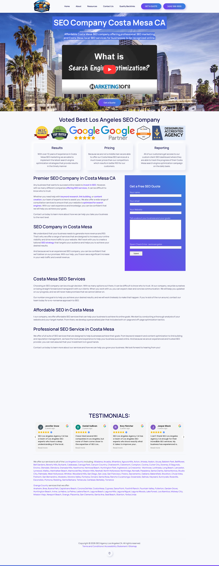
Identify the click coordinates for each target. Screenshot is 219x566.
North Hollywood (112, 470)
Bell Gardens (39, 464)
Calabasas (72, 464)
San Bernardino (49, 476)
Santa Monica (170, 470)
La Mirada (157, 467)
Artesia (144, 461)
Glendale (45, 467)
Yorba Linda (130, 494)
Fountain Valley (147, 488)
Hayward (153, 476)
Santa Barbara (69, 479)
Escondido (38, 479)
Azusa (158, 461)
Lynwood (37, 470)
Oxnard (94, 476)
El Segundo (174, 464)
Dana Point (119, 488)
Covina (145, 464)
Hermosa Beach (92, 467)
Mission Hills (88, 470)
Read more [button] (43, 448)
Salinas (145, 476)
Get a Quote (109, 102)
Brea (45, 488)
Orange (65, 494)
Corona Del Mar (84, 488)
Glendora (54, 467)
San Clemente (87, 494)
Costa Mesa (98, 488)
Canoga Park (84, 464)
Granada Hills (66, 467)
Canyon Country (99, 464)
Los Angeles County (74, 461)
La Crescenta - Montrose (140, 467)
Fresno (125, 473)
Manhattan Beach (58, 470)
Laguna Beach (97, 491)
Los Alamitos (164, 491)
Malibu (46, 470)
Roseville (174, 476)
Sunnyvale (164, 476)
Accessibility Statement (116, 546)
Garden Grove (171, 488)
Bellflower (179, 461)
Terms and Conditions (92, 546)
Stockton (166, 473)
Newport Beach (54, 494)
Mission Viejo (39, 494)
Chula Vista (177, 473)
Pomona (48, 479)
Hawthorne (78, 467)
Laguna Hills (110, 491)
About (78, 6)
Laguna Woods (138, 491)
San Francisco (114, 473)
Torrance (109, 479)
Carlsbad (91, 479)
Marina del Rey (75, 470)
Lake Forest (151, 491)
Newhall (99, 470)
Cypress (109, 488)
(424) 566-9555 (174, 6)
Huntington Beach (42, 491)
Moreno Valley (74, 476)
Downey (164, 464)
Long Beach (168, 467)
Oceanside (136, 476)
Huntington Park (108, 467)
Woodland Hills (79, 473)
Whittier (68, 473)
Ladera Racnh (82, 491)
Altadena (98, 461)
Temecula (81, 479)
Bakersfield (155, 473)
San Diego (92, 473)
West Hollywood (55, 473)
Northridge (126, 470)
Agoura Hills (127, 461)
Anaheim (37, 488)
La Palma (71, 491)
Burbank (62, 464)
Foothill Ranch (132, 488)
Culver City (154, 464)
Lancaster (179, 467)
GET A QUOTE (151, 6)
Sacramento (135, 473)
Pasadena (145, 470)
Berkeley (100, 479)
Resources (92, 6)
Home (67, 6)
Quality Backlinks (127, 6)
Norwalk (136, 470)
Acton (137, 461)
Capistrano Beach (68, 488)
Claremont (125, 464)
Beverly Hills (51, 464)
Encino (36, 467)
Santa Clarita (157, 470)
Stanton (120, 494)
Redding (57, 479)
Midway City (176, 491)
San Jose (102, 473)
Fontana (86, 476)
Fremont (37, 476)
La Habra (62, 491)
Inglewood (122, 467)
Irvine (54, 491)
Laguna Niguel (123, 491)
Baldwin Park (168, 461)
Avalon (151, 461)
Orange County (40, 485)
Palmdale (42, 473)
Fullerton (159, 488)
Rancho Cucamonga (120, 476)
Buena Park (53, 488)
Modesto (62, 476)
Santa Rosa (104, 476)
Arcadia (107, 461)
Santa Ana (99, 494)
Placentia (74, 494)
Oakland (145, 473)
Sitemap (133, 546)
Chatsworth (113, 464)
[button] (183, 437)
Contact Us (108, 6)
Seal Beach (110, 494)
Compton (136, 464)
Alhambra (116, 461)
